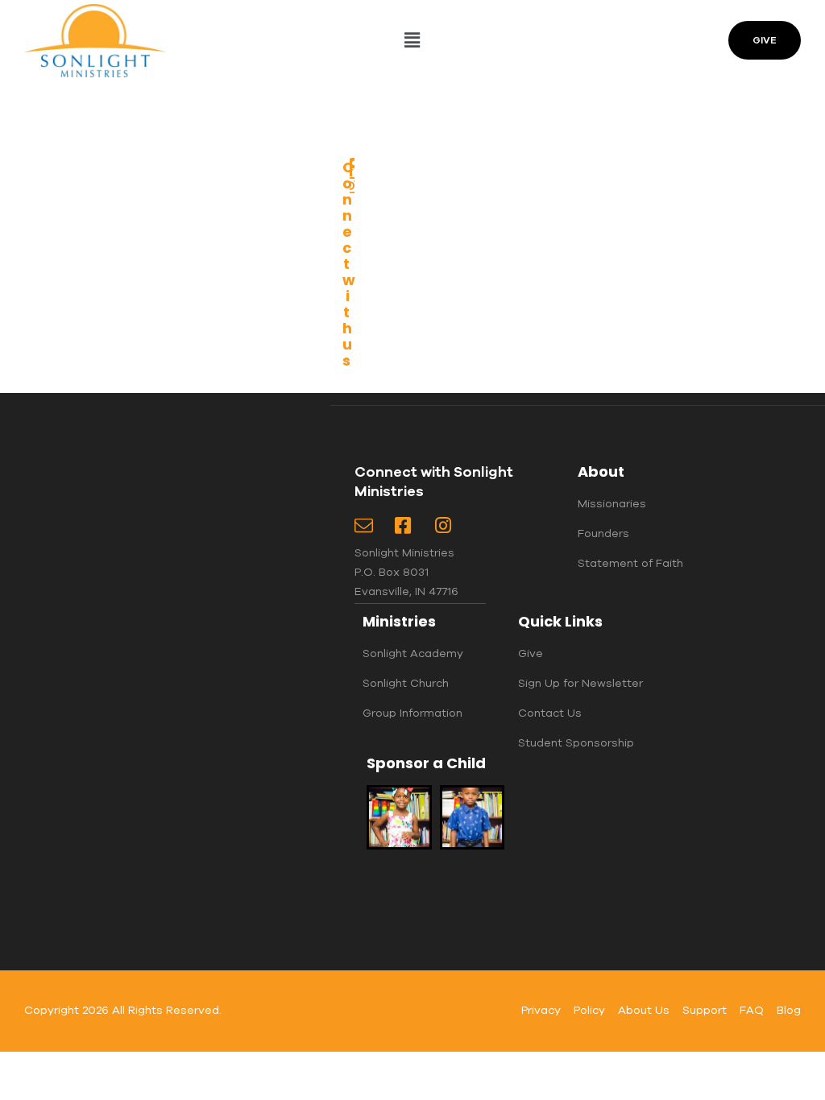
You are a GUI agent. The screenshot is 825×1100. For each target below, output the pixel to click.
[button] (412, 41)
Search (281, 134)
